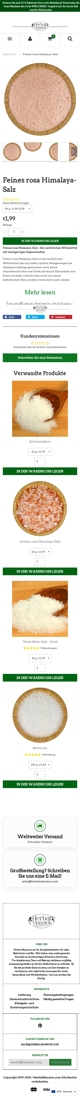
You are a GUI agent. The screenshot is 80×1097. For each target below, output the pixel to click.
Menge (7, 224)
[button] (11, 199)
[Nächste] (74, 151)
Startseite (9, 54)
